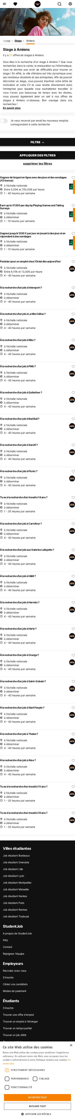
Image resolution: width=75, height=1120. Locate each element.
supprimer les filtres (37, 163)
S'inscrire (8, 1007)
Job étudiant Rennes (15, 909)
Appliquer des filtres (37, 155)
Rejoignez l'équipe (13, 953)
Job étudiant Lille (13, 869)
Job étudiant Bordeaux (16, 855)
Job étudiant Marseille (16, 889)
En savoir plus (12, 107)
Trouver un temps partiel (17, 1028)
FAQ (5, 940)
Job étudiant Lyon (13, 875)
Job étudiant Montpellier (17, 882)
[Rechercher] (61, 4)
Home (6, 40)
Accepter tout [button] (37, 1097)
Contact (7, 946)
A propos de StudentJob (17, 933)
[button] (37, 1114)
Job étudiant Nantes (15, 896)
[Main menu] (4, 4)
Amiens (30, 40)
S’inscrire (8, 977)
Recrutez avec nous (14, 970)
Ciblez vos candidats (15, 984)
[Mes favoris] (15, 4)
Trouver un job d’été (14, 1035)
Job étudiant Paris (13, 902)
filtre (36, 142)
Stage (18, 40)
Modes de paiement (14, 990)
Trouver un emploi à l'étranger (20, 1021)
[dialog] (37, 1080)
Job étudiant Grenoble (16, 862)
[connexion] (70, 4)
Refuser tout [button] (37, 1106)
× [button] (71, 1045)
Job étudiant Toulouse (16, 916)
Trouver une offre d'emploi (18, 1014)
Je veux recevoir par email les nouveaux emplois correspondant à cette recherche (39, 122)
